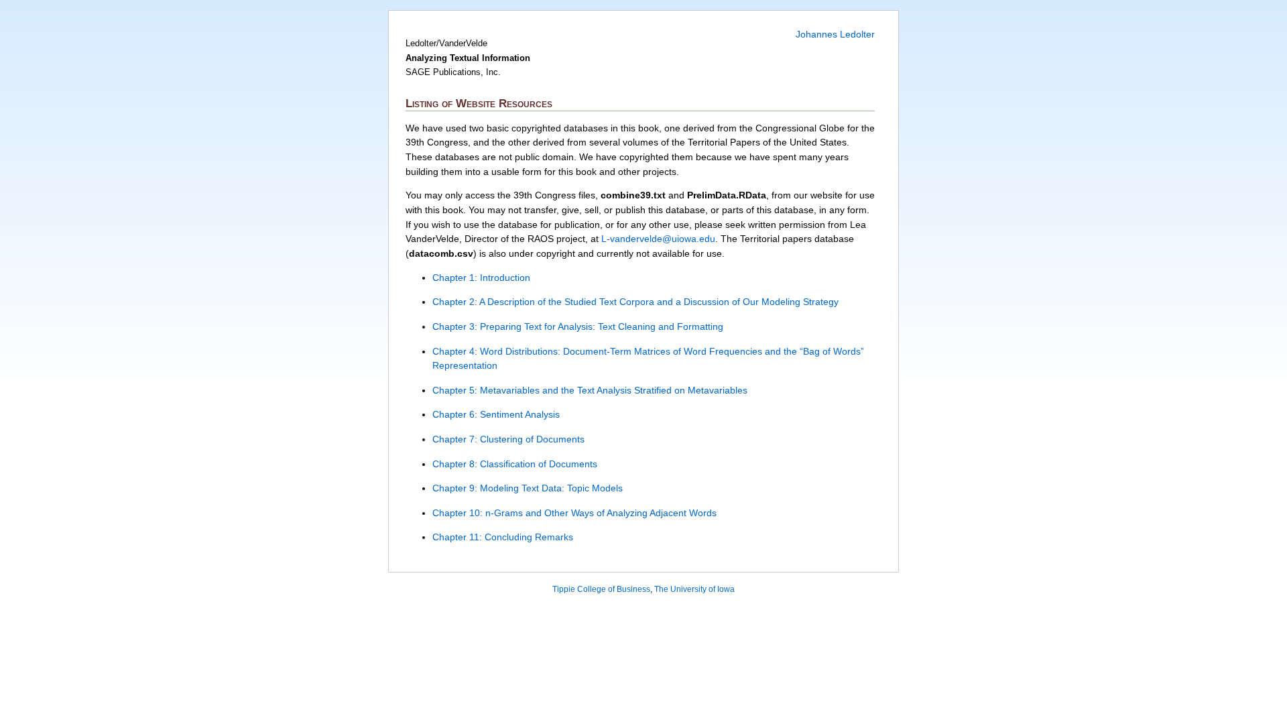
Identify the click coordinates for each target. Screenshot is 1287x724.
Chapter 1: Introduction (481, 277)
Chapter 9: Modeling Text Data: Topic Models (527, 488)
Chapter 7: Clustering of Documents (508, 439)
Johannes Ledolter (835, 34)
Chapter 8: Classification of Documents (514, 464)
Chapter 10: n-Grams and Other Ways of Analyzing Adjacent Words (574, 512)
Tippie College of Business (601, 589)
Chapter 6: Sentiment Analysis (496, 414)
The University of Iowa (694, 589)
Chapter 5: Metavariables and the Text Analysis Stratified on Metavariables (589, 390)
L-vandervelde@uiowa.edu (658, 238)
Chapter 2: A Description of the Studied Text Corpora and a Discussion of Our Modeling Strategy (635, 301)
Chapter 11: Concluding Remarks (502, 537)
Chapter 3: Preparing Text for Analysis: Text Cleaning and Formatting (577, 326)
